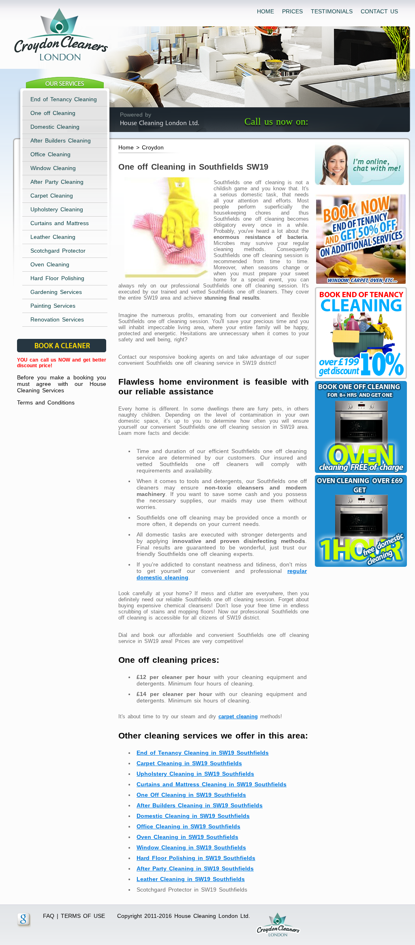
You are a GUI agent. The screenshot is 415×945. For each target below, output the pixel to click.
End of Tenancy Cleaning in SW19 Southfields (203, 752)
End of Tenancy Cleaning (63, 99)
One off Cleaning (52, 113)
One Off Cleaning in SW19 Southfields (191, 795)
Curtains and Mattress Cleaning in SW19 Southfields (212, 784)
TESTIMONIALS (332, 11)
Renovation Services (57, 319)
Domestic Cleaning (54, 126)
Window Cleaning (53, 168)
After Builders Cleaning (60, 140)
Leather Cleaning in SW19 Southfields (191, 879)
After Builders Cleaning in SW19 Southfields (200, 805)
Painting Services (52, 305)
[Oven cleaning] (360, 567)
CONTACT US (379, 11)
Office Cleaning (50, 154)
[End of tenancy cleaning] (360, 285)
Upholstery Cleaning (56, 209)
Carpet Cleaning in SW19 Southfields (189, 763)
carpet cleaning (238, 716)
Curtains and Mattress (59, 223)
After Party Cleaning (56, 182)
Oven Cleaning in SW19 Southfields (187, 837)
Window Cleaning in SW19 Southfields (191, 847)
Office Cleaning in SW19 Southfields (188, 826)
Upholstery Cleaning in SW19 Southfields (195, 773)
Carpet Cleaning (51, 195)
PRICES (292, 11)
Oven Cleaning (49, 264)
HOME (265, 11)
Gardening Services (56, 292)
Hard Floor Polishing (57, 278)
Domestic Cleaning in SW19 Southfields (193, 816)
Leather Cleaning (52, 237)
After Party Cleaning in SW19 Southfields (195, 868)
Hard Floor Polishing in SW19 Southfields (196, 858)
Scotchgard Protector (58, 250)
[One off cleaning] (360, 473)
